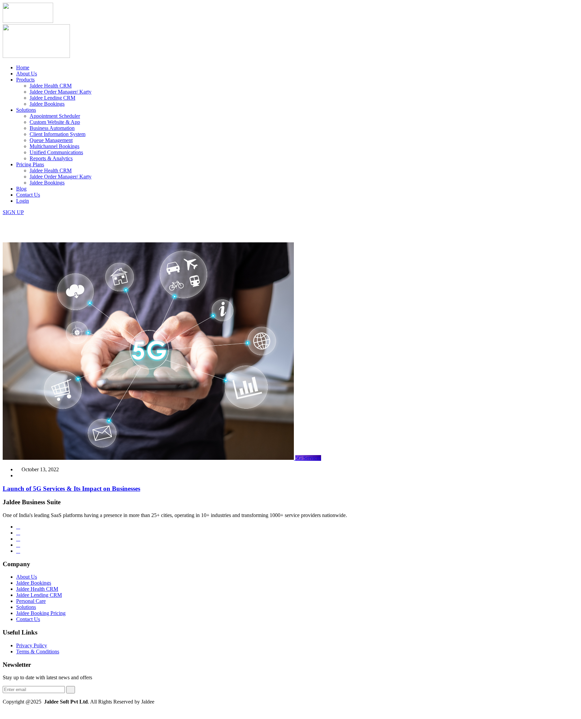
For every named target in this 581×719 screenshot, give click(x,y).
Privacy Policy (31, 645)
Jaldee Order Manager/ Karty (60, 92)
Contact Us (28, 195)
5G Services (308, 458)
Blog (21, 189)
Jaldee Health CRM (51, 86)
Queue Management (51, 140)
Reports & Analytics (51, 158)
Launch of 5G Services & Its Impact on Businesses (71, 488)
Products (25, 79)
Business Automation (52, 128)
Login (22, 201)
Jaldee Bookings (47, 104)
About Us (26, 73)
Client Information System (57, 134)
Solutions (26, 110)
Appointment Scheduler (55, 116)
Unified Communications (56, 152)
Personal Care (31, 601)
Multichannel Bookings (54, 146)
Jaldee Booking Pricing (41, 613)
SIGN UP (13, 212)
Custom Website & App (55, 122)
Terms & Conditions (37, 651)
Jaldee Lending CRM (52, 98)
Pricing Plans (30, 164)
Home (22, 67)
